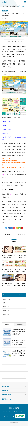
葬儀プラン (5, 391)
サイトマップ (22, 412)
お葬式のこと (6, 299)
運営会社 (5, 412)
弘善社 (4, 2)
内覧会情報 (5, 10)
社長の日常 (6, 310)
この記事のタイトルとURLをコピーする (14, 41)
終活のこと (6, 303)
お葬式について (6, 399)
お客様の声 (6, 306)
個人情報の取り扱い (13, 412)
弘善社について (6, 387)
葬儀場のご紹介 (6, 395)
